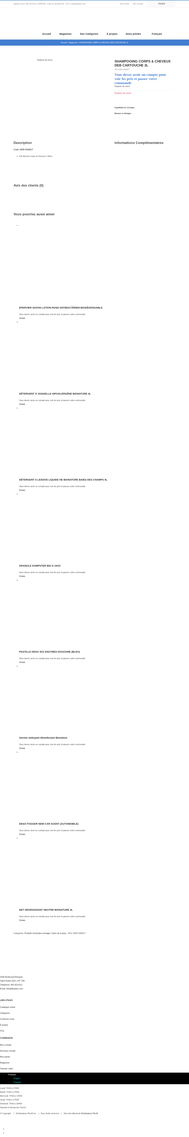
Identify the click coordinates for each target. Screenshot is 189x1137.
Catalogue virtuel (7, 1007)
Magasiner (73, 42)
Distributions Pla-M (89, 1113)
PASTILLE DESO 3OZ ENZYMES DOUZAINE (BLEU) (49, 651)
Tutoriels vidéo (6, 1068)
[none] (97, 1078)
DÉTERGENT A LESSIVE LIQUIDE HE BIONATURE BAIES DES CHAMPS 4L (63, 479)
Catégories (5, 1013)
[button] (174, 33)
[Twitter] (7, 992)
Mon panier (5, 1057)
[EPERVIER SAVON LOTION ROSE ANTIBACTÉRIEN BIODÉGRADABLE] (97, 263)
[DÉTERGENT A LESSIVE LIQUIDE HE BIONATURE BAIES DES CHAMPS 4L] (97, 440)
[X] (160, 124)
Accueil (64, 42)
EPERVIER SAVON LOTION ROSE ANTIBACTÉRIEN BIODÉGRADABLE (61, 307)
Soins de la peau (58, 933)
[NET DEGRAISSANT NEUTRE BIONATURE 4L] (97, 870)
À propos (4, 1025)
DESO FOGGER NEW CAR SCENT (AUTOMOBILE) (48, 823)
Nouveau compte (7, 1051)
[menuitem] (157, 33)
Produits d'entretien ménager (37, 933)
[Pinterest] (169, 124)
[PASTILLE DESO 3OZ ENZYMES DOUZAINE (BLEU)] (97, 612)
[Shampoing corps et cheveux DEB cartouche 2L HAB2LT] (60, 64)
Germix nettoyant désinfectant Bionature (43, 737)
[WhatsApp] (164, 124)
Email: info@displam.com (11, 988)
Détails (22, 318)
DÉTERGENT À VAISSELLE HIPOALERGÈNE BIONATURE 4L (55, 393)
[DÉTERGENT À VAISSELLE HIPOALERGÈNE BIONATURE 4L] (97, 354)
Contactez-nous (7, 1019)
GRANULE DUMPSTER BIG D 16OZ (40, 565)
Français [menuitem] (12, 1074)
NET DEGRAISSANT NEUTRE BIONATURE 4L (46, 909)
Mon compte (5, 1045)
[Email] (173, 124)
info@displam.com (78, 4)
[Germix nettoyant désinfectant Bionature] (97, 698)
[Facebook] (155, 124)
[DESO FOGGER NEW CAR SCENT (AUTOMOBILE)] (97, 784)
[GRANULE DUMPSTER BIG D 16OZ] (97, 526)
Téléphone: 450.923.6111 (11, 985)
